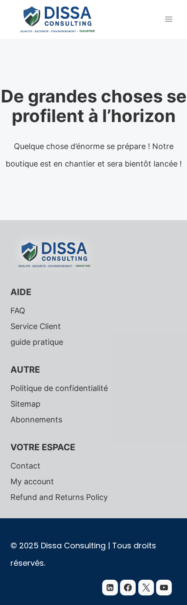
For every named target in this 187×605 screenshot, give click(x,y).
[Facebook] (128, 587)
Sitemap (25, 403)
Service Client (35, 326)
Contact (25, 465)
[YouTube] (164, 587)
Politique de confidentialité (59, 388)
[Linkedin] (110, 587)
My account (32, 481)
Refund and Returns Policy (59, 497)
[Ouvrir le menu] (168, 19)
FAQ (17, 310)
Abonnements (36, 419)
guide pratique (36, 342)
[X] (146, 587)
